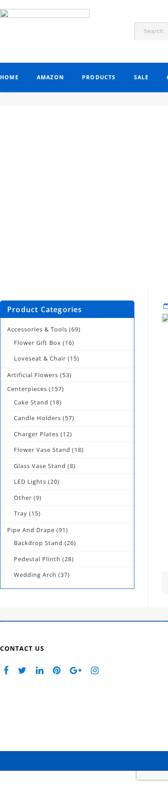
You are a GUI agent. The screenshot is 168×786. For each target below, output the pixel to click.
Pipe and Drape (31, 530)
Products (99, 77)
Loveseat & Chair (40, 358)
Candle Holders (37, 418)
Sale (141, 77)
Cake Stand (31, 402)
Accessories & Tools (37, 329)
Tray (20, 513)
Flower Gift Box (37, 343)
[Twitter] (22, 670)
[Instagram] (95, 670)
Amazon (50, 77)
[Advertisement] (84, 203)
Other (23, 498)
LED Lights (30, 481)
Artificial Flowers (32, 375)
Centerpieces (27, 389)
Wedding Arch (35, 575)
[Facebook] (6, 670)
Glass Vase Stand (40, 466)
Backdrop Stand (38, 543)
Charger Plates (36, 434)
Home (9, 77)
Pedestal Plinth (37, 559)
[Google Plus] (76, 670)
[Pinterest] (57, 670)
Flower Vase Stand (42, 450)
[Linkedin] (39, 670)
